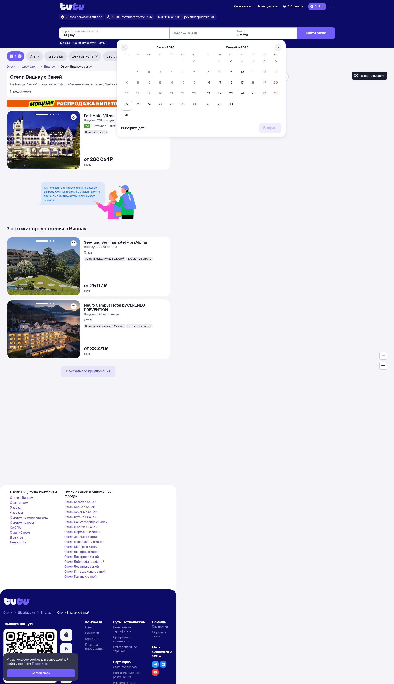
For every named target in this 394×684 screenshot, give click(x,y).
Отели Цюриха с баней (80, 527)
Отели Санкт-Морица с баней (86, 522)
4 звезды (16, 513)
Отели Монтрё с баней (81, 547)
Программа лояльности (121, 639)
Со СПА (15, 527)
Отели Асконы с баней (80, 512)
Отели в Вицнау (21, 498)
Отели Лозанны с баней (81, 567)
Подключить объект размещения (127, 675)
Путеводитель (267, 6)
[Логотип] (72, 6)
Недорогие (18, 542)
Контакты (92, 639)
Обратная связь (159, 634)
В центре (16, 537)
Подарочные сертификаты (122, 629)
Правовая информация (94, 647)
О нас (89, 627)
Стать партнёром (125, 667)
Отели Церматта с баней (82, 532)
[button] (66, 635)
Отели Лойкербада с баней (84, 562)
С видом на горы (22, 522)
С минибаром (20, 532)
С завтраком (19, 503)
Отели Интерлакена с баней (85, 571)
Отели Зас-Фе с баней (80, 537)
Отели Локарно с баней (81, 557)
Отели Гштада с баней (80, 576)
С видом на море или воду (29, 517)
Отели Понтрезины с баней (84, 542)
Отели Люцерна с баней (81, 552)
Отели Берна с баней (79, 507)
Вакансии (92, 633)
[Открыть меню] (332, 6)
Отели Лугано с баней (80, 517)
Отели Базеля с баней (80, 502)
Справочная (243, 6)
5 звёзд (15, 508)
